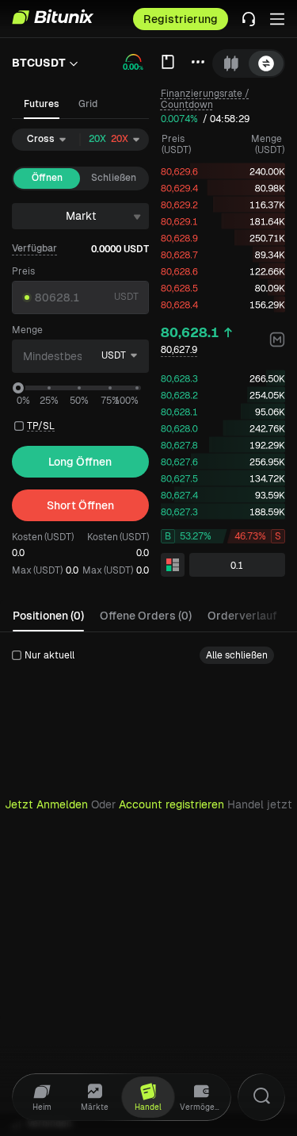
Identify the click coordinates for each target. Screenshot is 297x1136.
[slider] (18, 388)
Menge (27, 330)
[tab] (231, 63)
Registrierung (180, 19)
